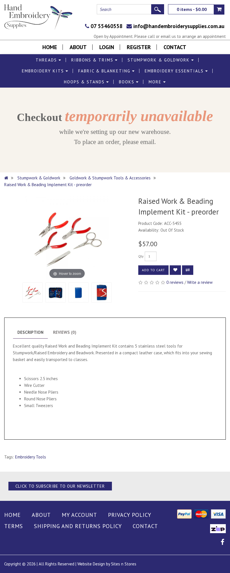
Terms (13, 526)
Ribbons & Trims (93, 60)
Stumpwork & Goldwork (159, 60)
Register (139, 47)
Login (106, 47)
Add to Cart (153, 270)
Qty (141, 256)
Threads (47, 60)
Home (49, 47)
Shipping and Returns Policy (78, 526)
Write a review (200, 282)
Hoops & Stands (85, 82)
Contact (175, 47)
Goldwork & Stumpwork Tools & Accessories (110, 178)
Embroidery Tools (30, 457)
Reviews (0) (64, 332)
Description (30, 332)
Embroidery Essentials (175, 71)
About (78, 47)
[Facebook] (222, 542)
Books (127, 82)
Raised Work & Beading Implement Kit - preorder (48, 184)
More (156, 82)
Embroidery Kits (44, 71)
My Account (79, 515)
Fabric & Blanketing (105, 71)
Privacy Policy (129, 515)
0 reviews (174, 282)
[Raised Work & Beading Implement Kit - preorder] (32, 292)
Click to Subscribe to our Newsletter (60, 486)
